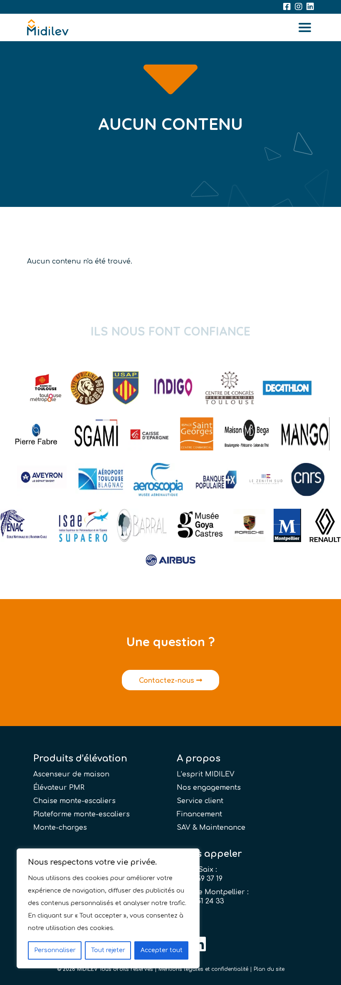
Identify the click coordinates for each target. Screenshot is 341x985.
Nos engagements (209, 787)
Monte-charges (60, 827)
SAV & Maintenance (211, 827)
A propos (198, 759)
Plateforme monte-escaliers (81, 814)
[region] (108, 908)
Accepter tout (162, 950)
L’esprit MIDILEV (206, 774)
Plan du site (269, 969)
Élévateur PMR (58, 787)
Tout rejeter (108, 950)
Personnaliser (55, 950)
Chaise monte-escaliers (74, 801)
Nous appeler (209, 854)
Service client (200, 801)
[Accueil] (48, 27)
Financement (199, 814)
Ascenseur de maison (71, 774)
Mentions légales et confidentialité (203, 969)
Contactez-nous (167, 680)
